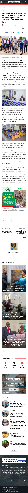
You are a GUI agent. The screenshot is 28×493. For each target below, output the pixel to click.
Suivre (14, 362)
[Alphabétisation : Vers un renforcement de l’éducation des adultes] (5, 434)
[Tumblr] (20, 480)
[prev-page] (3, 351)
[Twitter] (24, 480)
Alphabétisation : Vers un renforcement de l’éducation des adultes (17, 435)
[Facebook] (3, 480)
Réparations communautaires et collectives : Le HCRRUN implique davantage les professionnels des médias (21, 233)
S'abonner (22, 362)
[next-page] (5, 351)
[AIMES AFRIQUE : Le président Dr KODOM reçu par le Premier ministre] (14, 278)
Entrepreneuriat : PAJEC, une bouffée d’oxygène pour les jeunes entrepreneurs (18, 445)
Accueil (3, 8)
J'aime (5, 362)
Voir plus (13, 450)
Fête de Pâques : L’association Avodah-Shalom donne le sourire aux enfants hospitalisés (14, 316)
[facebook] (14, 255)
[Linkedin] (11, 480)
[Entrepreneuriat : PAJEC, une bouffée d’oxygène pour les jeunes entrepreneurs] (5, 444)
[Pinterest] (16, 480)
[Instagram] (7, 480)
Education (12, 432)
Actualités (14, 286)
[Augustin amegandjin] (3, 25)
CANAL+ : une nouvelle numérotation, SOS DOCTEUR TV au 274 (7, 231)
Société (7, 8)
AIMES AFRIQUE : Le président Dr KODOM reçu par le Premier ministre (14, 289)
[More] (22, 32)
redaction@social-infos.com (17, 476)
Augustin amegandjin (11, 25)
